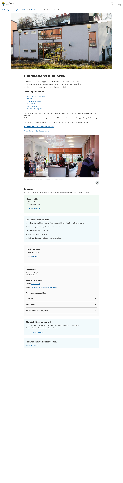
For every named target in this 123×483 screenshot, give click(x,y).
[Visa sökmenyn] (112, 3)
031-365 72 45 (35, 284)
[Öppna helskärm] (97, 183)
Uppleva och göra (13, 10)
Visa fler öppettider (34, 208)
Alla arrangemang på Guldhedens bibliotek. (39, 127)
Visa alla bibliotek (32, 345)
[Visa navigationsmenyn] (119, 3)
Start (3, 10)
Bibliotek (25, 10)
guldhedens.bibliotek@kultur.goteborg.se (44, 287)
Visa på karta (35, 256)
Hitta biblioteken (36, 10)
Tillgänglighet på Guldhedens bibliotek (37, 131)
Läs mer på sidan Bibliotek (35, 332)
